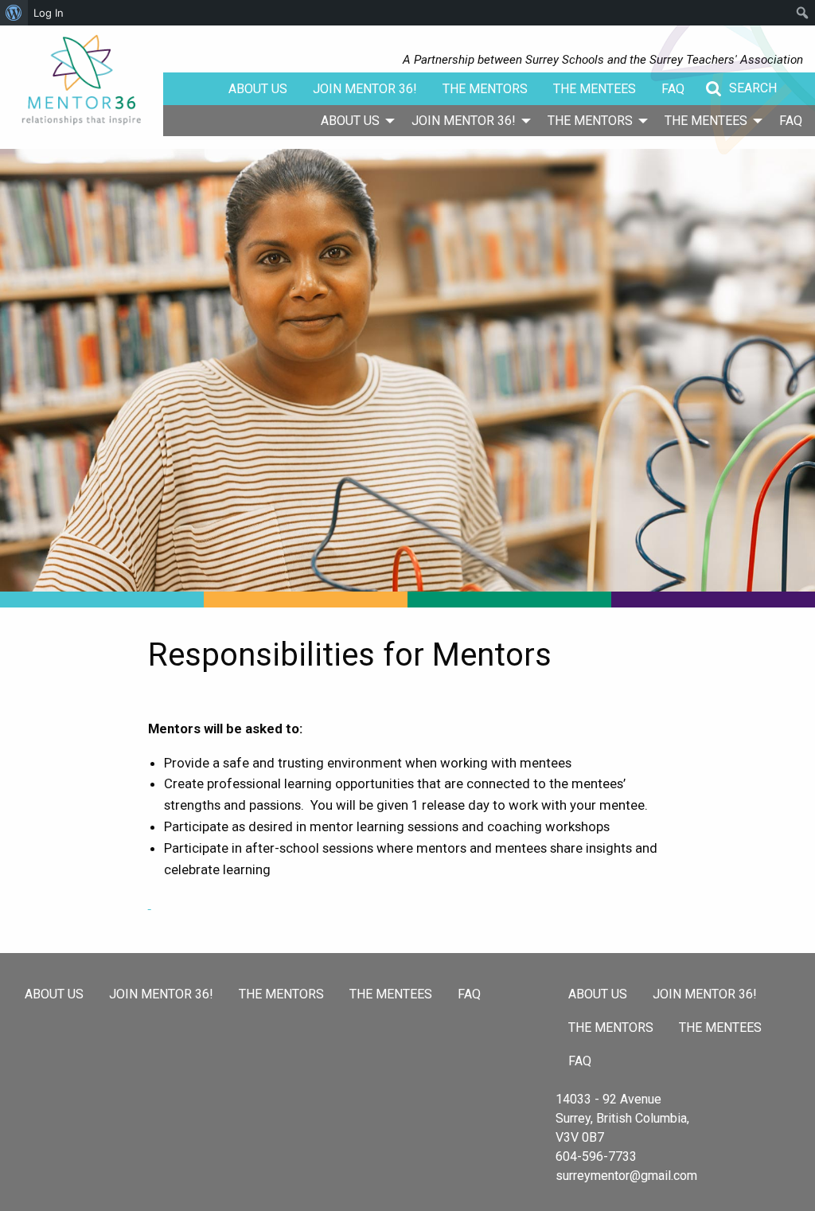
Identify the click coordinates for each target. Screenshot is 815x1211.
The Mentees (594, 88)
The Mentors (485, 88)
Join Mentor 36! (365, 88)
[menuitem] (353, 120)
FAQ (672, 88)
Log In (48, 12)
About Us (257, 88)
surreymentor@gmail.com (626, 1175)
